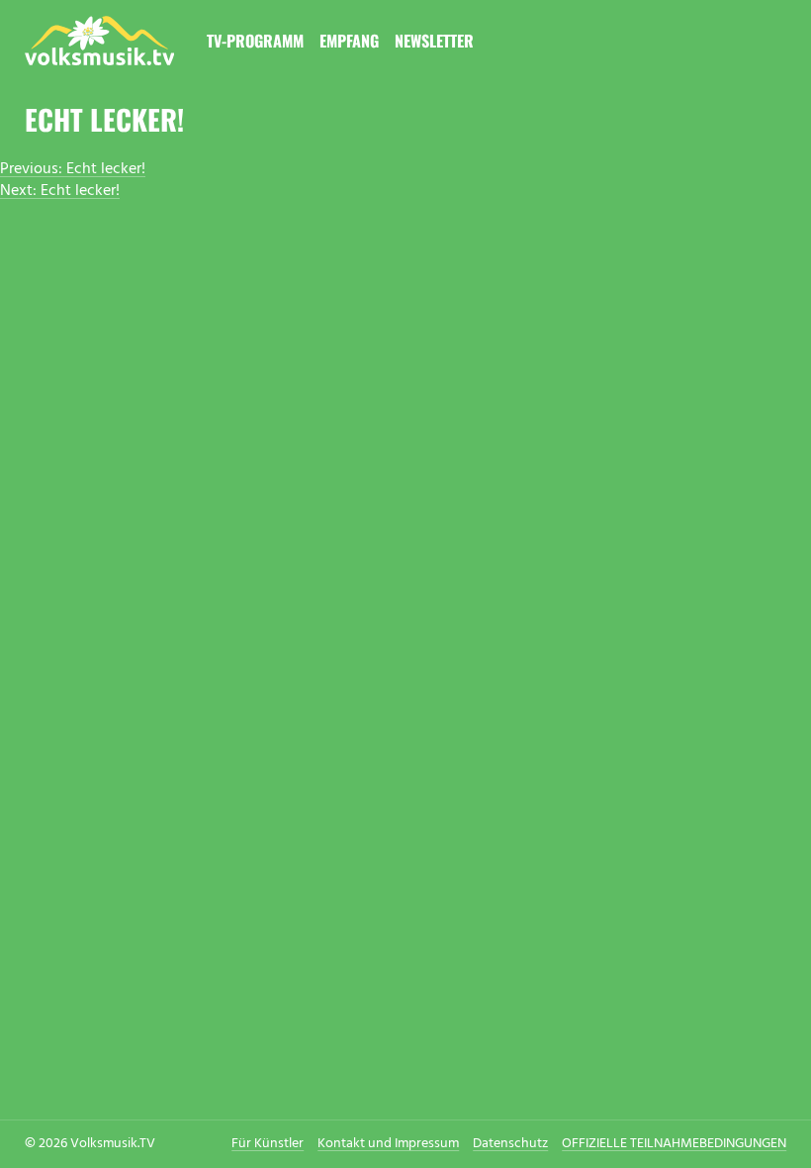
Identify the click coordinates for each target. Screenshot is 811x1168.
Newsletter (434, 40)
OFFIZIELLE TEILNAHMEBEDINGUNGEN (674, 1143)
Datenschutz (510, 1143)
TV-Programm (255, 40)
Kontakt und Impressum (388, 1143)
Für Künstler (267, 1143)
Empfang (349, 40)
